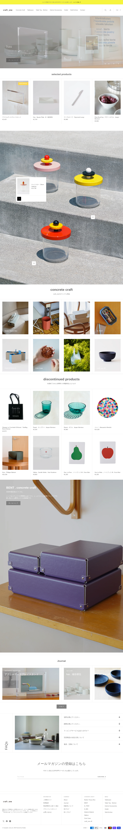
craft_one (11, 827)
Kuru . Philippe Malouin (9, 472)
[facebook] (7, 821)
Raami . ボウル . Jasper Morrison (74, 427)
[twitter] (3, 821)
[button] (110, 10)
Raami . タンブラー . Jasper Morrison (44, 427)
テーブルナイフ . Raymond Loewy (74, 117)
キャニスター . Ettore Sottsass (37, 185)
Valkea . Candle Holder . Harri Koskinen (44, 472)
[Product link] (15, 98)
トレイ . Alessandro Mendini (103, 427)
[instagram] (10, 821)
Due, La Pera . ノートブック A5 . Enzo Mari (77, 472)
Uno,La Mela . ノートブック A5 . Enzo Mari (107, 472)
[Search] (105, 10)
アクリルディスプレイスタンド (11, 117)
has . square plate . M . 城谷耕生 (43, 117)
